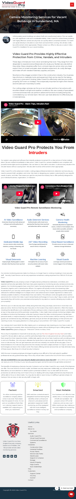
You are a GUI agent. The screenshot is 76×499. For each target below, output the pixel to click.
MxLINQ (33, 475)
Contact (30, 480)
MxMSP (32, 478)
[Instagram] (11, 456)
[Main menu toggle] (72, 5)
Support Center (35, 473)
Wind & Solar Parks (36, 453)
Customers (31, 471)
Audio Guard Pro (35, 436)
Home (30, 426)
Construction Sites (36, 447)
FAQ (29, 469)
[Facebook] (4, 456)
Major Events (34, 464)
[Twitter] (8, 456)
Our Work (33, 431)
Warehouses (34, 456)
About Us (31, 429)
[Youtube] (15, 456)
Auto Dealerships (36, 466)
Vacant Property (35, 462)
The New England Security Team (53, 334)
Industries (31, 444)
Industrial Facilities (36, 449)
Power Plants (34, 451)
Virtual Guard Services (37, 438)
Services (31, 433)
